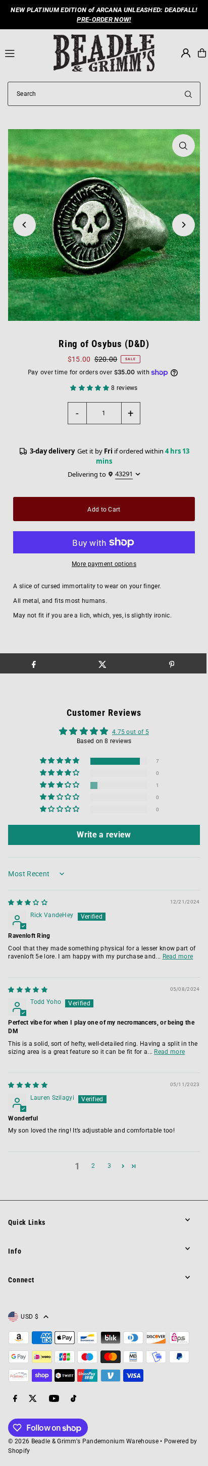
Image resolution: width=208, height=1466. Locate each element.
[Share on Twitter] (102, 663)
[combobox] (104, 94)
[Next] (183, 224)
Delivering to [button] (100, 474)
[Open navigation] (24, 52)
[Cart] (202, 53)
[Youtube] (54, 1399)
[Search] (188, 94)
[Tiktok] (73, 1399)
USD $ (29, 1316)
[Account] (185, 53)
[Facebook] (15, 1399)
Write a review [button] (104, 834)
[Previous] (24, 224)
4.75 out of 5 (130, 732)
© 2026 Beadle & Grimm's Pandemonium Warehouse (83, 1441)
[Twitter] (33, 1399)
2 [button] (93, 1165)
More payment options (104, 564)
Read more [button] (178, 956)
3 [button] (109, 1165)
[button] (90, 387)
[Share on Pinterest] (171, 663)
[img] (27, 902)
